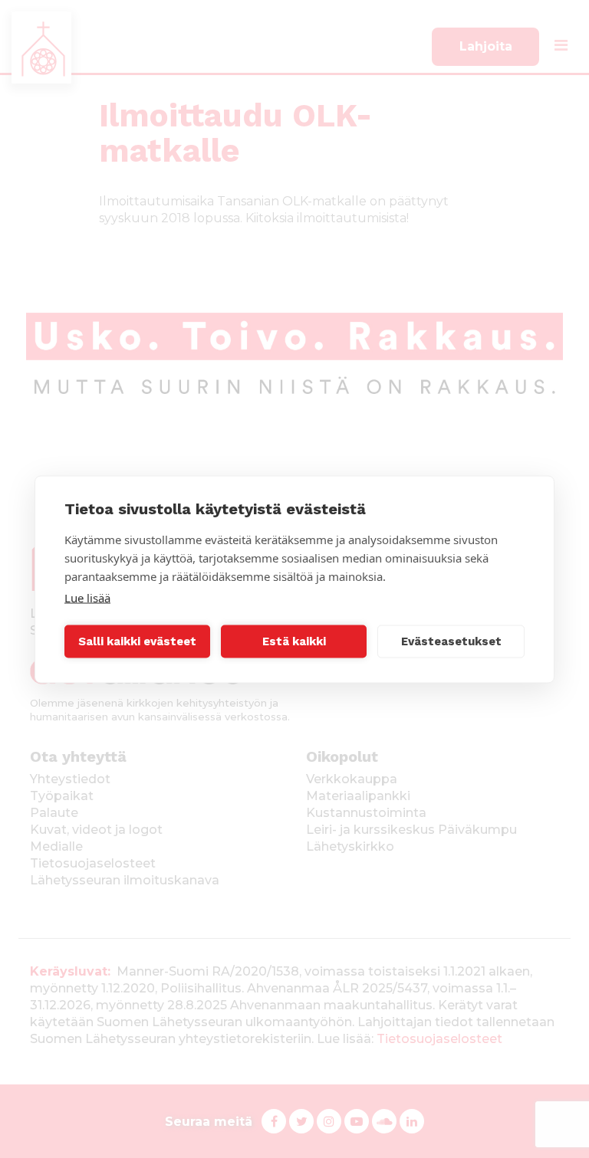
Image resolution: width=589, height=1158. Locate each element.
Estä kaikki (294, 641)
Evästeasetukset (451, 641)
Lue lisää (87, 597)
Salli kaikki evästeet (137, 641)
